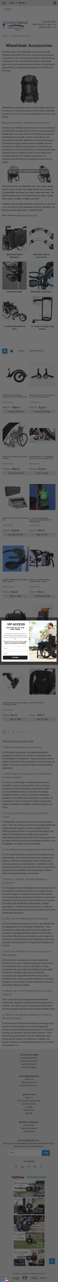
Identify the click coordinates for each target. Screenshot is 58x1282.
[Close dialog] (55, 622)
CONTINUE (15, 657)
